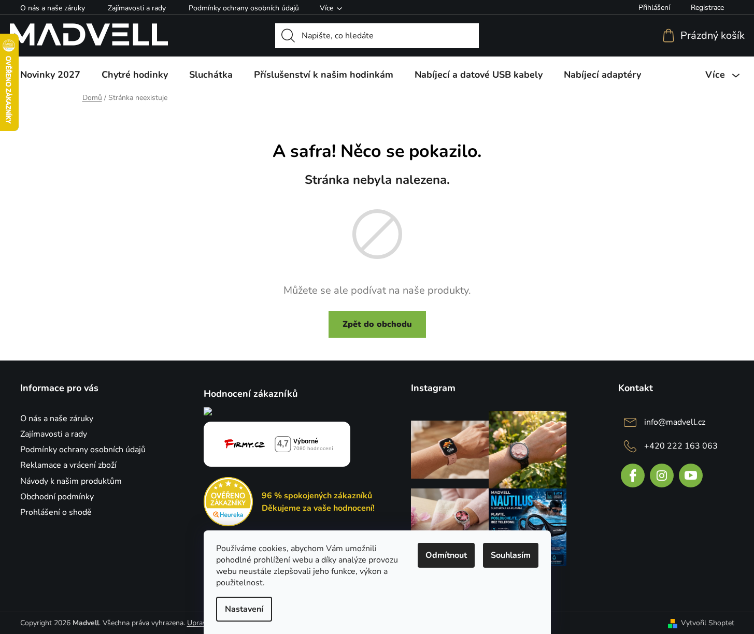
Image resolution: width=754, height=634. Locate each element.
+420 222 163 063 (681, 446)
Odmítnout (446, 555)
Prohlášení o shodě (56, 512)
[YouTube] (691, 475)
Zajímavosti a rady (137, 8)
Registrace (707, 7)
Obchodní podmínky (57, 496)
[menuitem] (50, 74)
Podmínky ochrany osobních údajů (244, 8)
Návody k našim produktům (71, 481)
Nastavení (244, 609)
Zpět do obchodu (377, 324)
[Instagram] (662, 475)
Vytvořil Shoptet (707, 623)
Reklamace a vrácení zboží (68, 465)
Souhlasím (511, 555)
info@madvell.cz (674, 422)
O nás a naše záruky (52, 8)
